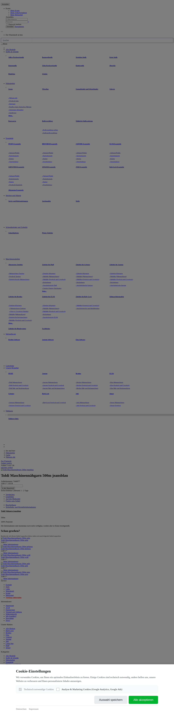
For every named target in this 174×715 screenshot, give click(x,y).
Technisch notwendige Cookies (39, 689)
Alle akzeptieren (143, 699)
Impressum (33, 709)
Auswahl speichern (111, 699)
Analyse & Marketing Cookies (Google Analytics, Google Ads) (92, 689)
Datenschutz (21, 709)
